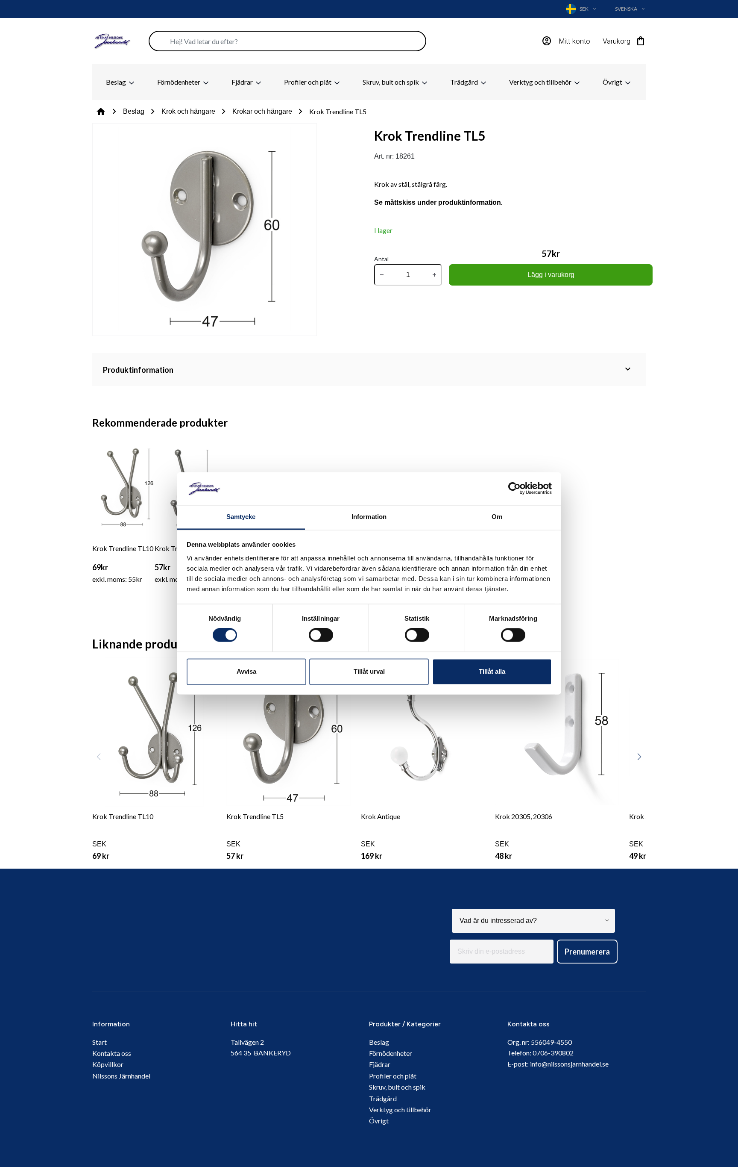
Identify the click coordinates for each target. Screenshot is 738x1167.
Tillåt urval (369, 671)
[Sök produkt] (287, 41)
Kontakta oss (111, 1053)
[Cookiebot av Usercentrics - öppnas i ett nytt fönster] (514, 488)
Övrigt (613, 82)
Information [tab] (369, 516)
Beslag (116, 82)
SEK (122, 836)
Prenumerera (587, 951)
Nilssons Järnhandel (121, 1076)
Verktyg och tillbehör (541, 82)
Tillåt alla (492, 671)
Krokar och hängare (262, 111)
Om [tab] (497, 516)
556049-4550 (551, 1042)
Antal (381, 258)
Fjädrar (242, 82)
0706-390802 (553, 1053)
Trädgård (464, 82)
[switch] (321, 635)
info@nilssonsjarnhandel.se (569, 1064)
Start (99, 1042)
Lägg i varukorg (550, 274)
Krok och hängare (188, 111)
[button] (639, 756)
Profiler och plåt (308, 82)
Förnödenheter (179, 82)
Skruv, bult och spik (391, 82)
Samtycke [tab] (241, 516)
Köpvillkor (107, 1064)
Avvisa (246, 671)
